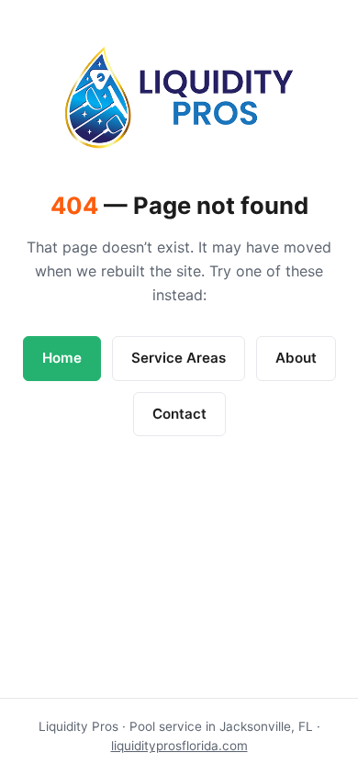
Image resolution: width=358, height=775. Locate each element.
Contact (179, 413)
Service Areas (178, 357)
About (296, 357)
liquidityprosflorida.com (179, 745)
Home (62, 357)
